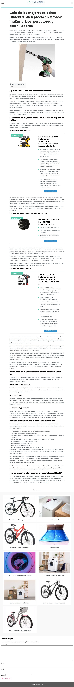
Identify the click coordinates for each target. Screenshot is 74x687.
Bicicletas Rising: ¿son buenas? (19, 547)
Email (3, 669)
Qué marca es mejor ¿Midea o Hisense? (20, 575)
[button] (3, 3)
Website (3, 675)
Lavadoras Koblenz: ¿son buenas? (54, 575)
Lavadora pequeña (54, 520)
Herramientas (37, 490)
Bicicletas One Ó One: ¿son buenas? (19, 520)
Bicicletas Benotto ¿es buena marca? (54, 603)
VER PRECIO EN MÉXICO (50, 191)
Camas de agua (54, 547)
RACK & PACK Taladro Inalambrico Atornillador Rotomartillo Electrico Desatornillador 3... (48, 141)
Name (3, 663)
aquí (47, 482)
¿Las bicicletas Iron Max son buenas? (20, 630)
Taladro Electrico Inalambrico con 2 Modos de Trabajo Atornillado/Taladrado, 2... (49, 279)
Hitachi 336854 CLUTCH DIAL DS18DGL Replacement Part (48, 221)
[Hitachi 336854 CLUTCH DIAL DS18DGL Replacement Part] (24, 224)
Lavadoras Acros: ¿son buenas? (19, 603)
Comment (4, 644)
